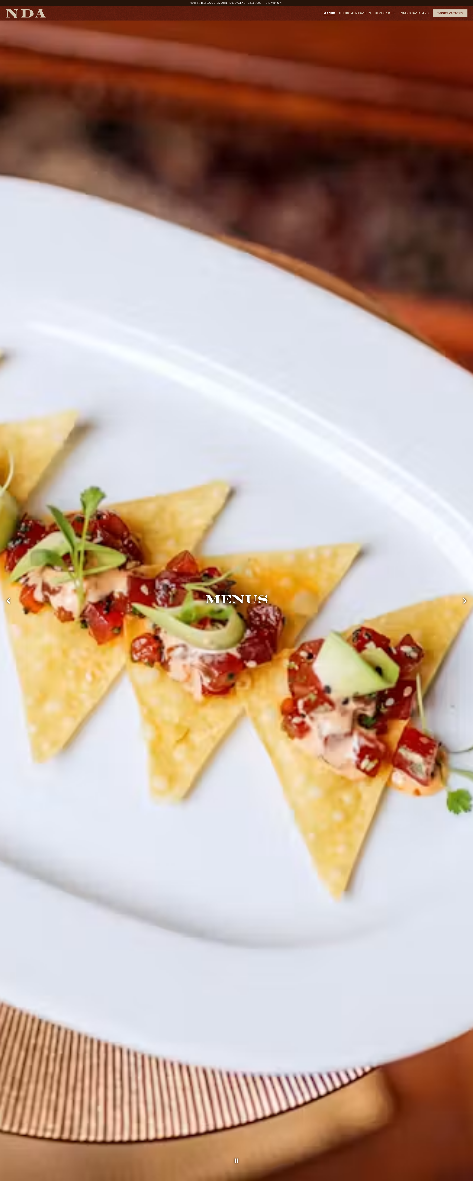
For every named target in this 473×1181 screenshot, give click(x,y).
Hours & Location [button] (355, 13)
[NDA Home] (26, 13)
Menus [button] (329, 13)
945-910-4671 (274, 2)
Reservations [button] (450, 13)
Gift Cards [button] (385, 13)
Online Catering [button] (414, 13)
